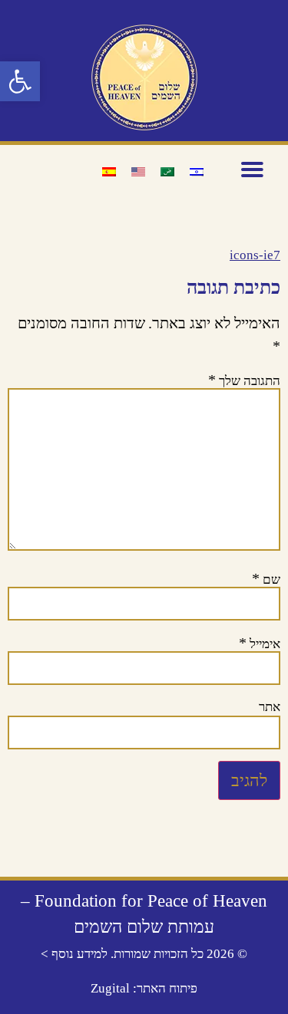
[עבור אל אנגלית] (138, 171)
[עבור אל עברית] (196, 171)
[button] (20, 81)
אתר (269, 706)
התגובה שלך (244, 379)
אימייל (259, 642)
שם (266, 578)
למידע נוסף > (74, 954)
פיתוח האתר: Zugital (144, 988)
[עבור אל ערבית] (167, 171)
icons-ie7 (255, 255)
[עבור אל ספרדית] (109, 171)
